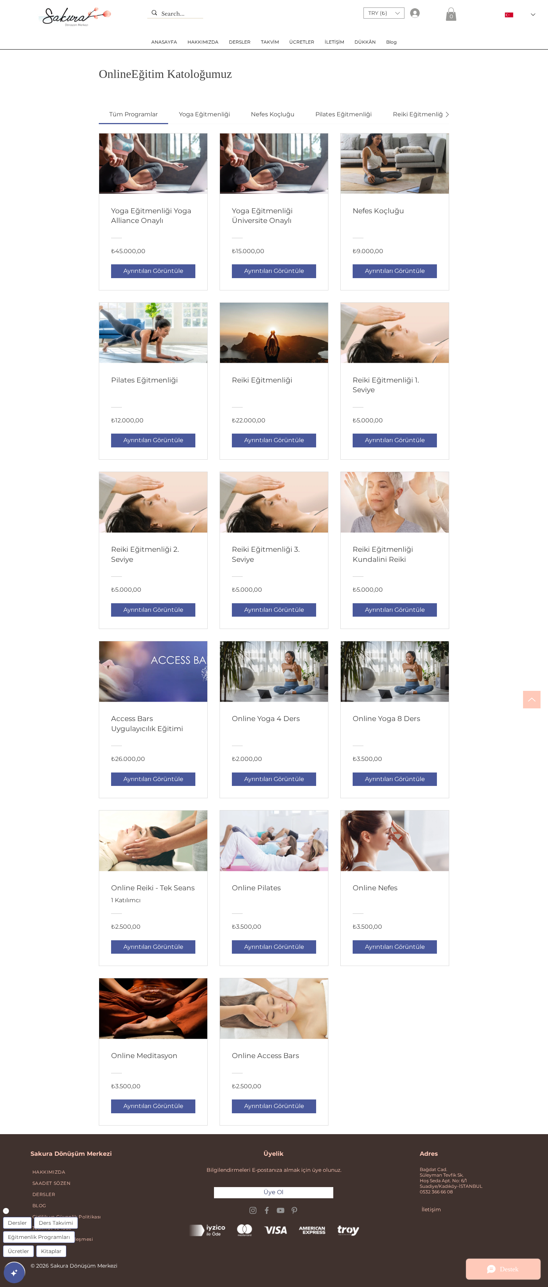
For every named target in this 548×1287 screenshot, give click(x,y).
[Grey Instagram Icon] (253, 1210)
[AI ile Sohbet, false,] (14, 1272)
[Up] (532, 699)
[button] (383, 13)
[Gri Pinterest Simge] (294, 1210)
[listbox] (383, 13)
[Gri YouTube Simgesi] (280, 1210)
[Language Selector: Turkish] (520, 14)
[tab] (133, 114)
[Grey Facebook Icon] (266, 1210)
